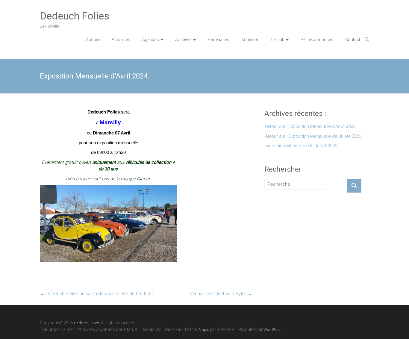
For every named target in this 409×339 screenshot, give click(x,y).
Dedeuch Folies (74, 16)
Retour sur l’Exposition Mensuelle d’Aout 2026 (309, 126)
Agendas (150, 39)
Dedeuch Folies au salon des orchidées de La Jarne (97, 293)
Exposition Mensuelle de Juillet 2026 (300, 146)
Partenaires (218, 39)
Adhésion (250, 39)
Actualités (121, 39)
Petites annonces (317, 39)
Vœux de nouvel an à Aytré (221, 293)
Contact (352, 39)
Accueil (93, 39)
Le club (277, 39)
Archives (183, 39)
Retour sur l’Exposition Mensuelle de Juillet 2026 (312, 136)
